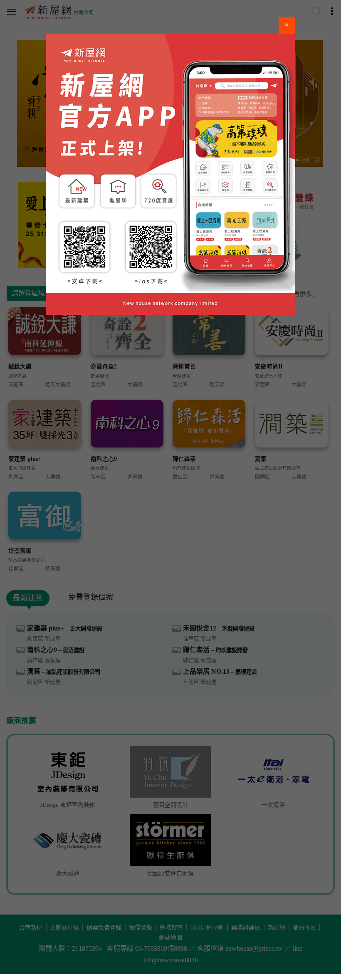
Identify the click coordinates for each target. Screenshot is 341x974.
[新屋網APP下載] (170, 174)
